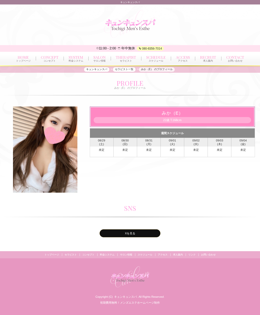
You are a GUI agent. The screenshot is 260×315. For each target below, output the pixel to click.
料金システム (107, 254)
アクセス (163, 254)
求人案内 (178, 254)
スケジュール (145, 254)
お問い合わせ (208, 254)
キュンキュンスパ (125, 296)
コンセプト (88, 254)
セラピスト (71, 254)
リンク (192, 254)
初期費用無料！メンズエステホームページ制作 (130, 302)
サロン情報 (126, 254)
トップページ (51, 254)
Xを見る (130, 233)
